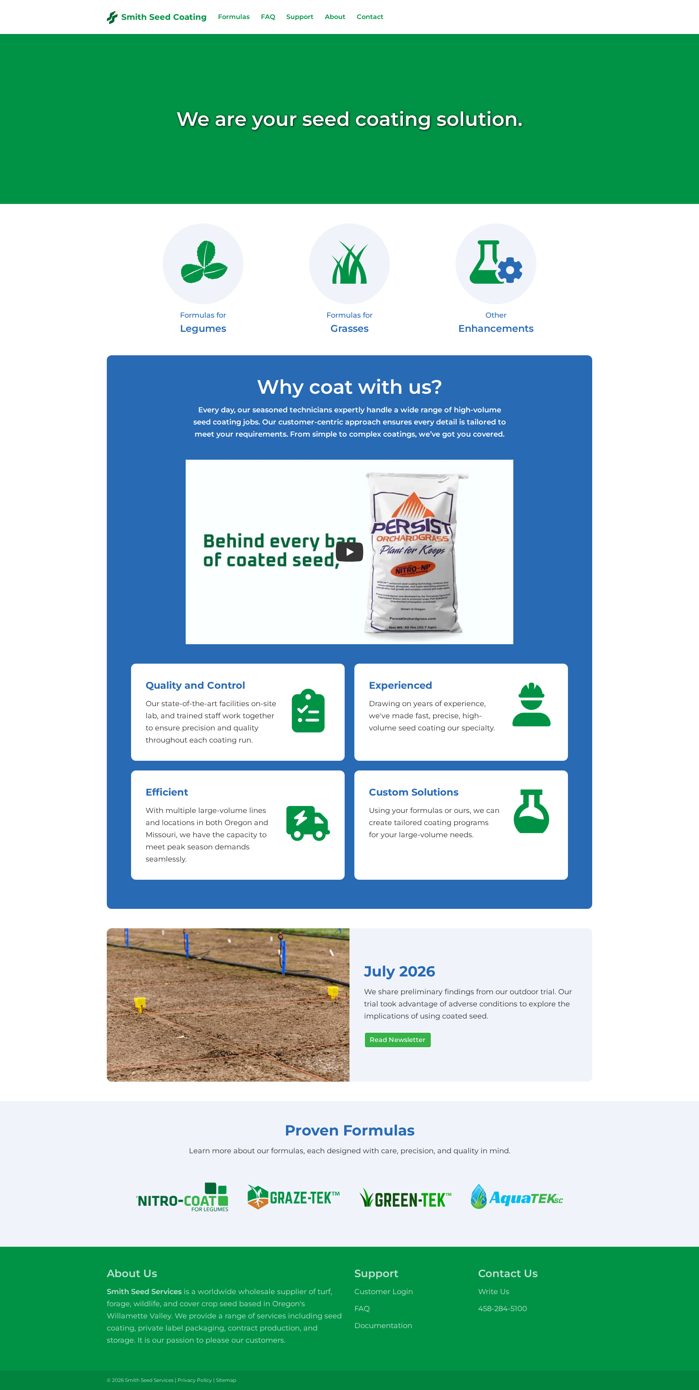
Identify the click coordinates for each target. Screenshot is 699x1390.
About (335, 17)
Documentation (383, 1325)
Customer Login (383, 1291)
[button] (349, 552)
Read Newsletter (398, 1040)
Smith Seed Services (144, 1291)
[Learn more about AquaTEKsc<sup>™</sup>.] (517, 1197)
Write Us (493, 1291)
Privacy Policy (195, 1380)
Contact (370, 17)
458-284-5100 (502, 1308)
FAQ (268, 17)
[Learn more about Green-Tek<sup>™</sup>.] (405, 1197)
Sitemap (226, 1380)
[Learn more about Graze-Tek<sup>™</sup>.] (294, 1197)
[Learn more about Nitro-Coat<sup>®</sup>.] (182, 1197)
